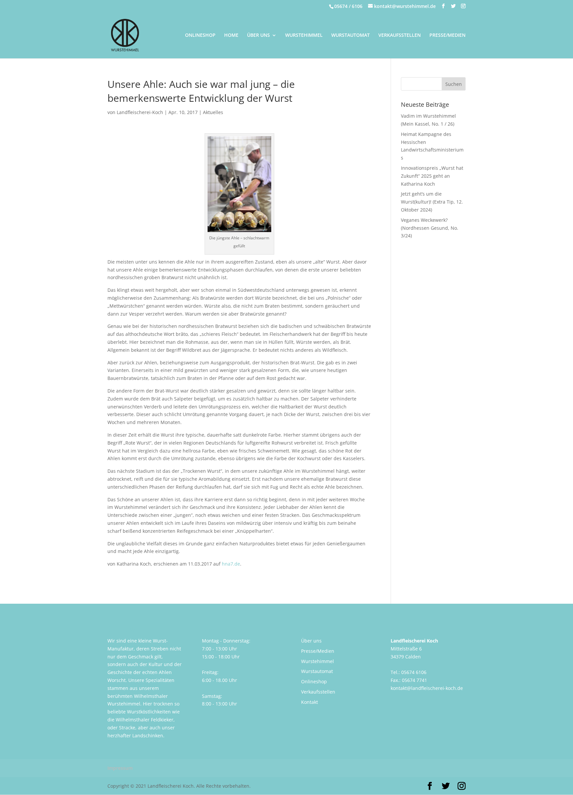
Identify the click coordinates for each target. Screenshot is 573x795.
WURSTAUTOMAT (350, 35)
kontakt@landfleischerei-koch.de (427, 688)
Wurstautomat (317, 671)
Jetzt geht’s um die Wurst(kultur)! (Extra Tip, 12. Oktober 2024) (432, 202)
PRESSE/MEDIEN (447, 35)
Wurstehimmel (317, 661)
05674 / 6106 (348, 6)
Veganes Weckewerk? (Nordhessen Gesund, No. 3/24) (429, 228)
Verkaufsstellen (318, 692)
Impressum (120, 768)
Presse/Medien (317, 651)
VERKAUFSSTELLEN (399, 35)
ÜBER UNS (258, 35)
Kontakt (309, 702)
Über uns (311, 641)
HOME (231, 35)
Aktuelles (213, 112)
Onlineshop (314, 681)
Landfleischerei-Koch (140, 112)
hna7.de (231, 564)
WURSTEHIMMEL (304, 35)
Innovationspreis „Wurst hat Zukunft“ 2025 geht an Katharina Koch (432, 176)
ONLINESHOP (200, 35)
